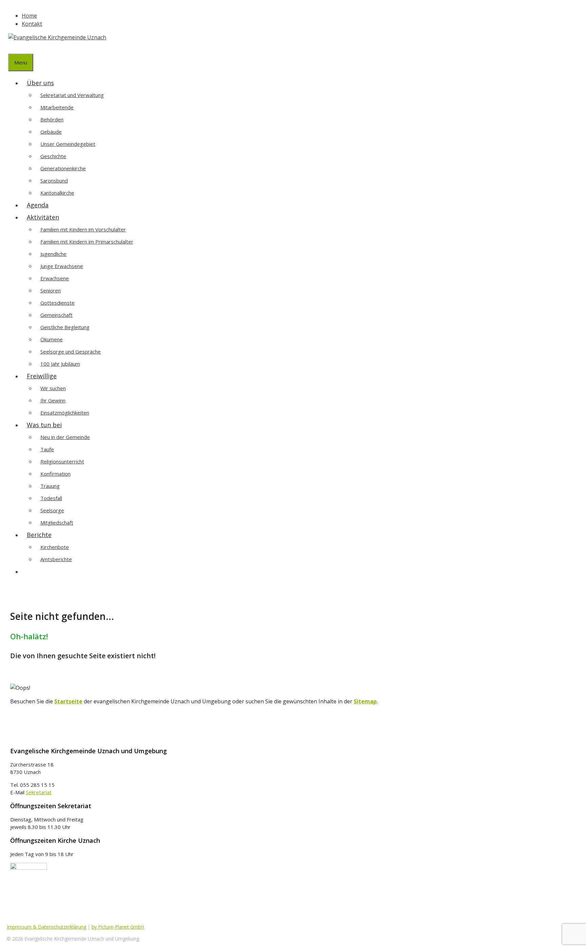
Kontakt (32, 23)
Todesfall (51, 498)
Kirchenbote (54, 547)
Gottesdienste (57, 302)
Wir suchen (53, 388)
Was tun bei (44, 425)
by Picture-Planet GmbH (118, 927)
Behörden (51, 119)
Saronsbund (54, 180)
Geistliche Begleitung (65, 327)
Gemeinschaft (56, 314)
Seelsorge (52, 510)
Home (29, 15)
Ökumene (51, 339)
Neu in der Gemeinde (65, 437)
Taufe (47, 449)
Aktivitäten (43, 217)
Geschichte (53, 156)
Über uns (40, 83)
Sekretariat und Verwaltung (72, 95)
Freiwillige (42, 376)
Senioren (50, 290)
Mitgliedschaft (56, 522)
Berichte (39, 535)
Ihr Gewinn (52, 400)
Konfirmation (55, 473)
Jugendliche (53, 253)
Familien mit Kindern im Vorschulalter (83, 229)
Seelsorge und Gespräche (70, 351)
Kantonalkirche (57, 192)
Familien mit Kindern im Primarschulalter (86, 241)
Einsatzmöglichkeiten (64, 412)
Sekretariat (39, 792)
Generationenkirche (63, 168)
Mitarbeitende (57, 107)
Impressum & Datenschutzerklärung (46, 927)
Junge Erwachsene (61, 266)
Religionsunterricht (62, 461)
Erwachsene (54, 278)
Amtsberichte (56, 559)
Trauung (50, 485)
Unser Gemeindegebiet (67, 143)
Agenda (37, 205)
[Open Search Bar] (13, 47)
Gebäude (51, 131)
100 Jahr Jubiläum (60, 363)
